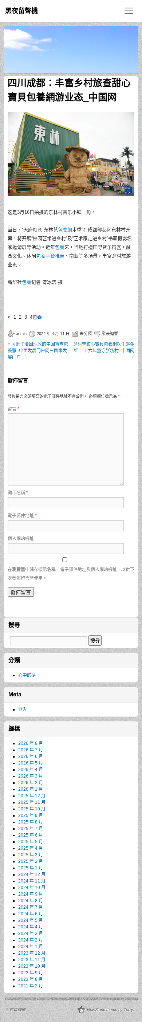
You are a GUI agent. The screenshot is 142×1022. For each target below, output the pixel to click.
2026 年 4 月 (30, 769)
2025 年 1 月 (30, 867)
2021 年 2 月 (30, 985)
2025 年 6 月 (30, 835)
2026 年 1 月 (30, 789)
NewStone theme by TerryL (111, 1009)
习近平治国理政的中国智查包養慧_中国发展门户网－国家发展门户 (38, 351)
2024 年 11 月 (32, 881)
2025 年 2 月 (30, 861)
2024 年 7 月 (30, 907)
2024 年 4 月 (30, 926)
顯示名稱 (18, 492)
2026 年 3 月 (30, 776)
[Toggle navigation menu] (129, 11)
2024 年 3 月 (30, 933)
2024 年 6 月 (30, 913)
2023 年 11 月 (32, 959)
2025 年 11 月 (32, 802)
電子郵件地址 (22, 515)
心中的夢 (27, 675)
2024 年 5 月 (30, 920)
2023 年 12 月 (32, 953)
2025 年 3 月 (30, 854)
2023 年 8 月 (30, 979)
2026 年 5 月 (30, 763)
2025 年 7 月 (30, 828)
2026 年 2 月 (30, 782)
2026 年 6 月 (30, 756)
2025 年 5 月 (30, 841)
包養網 (65, 229)
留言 (13, 409)
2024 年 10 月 (32, 887)
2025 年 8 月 (30, 822)
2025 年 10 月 (32, 808)
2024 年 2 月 (30, 940)
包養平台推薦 (50, 256)
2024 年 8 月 (30, 900)
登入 (22, 709)
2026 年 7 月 (30, 749)
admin (21, 333)
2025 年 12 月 (32, 795)
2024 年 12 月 (32, 874)
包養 (59, 247)
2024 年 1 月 (30, 946)
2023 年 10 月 (32, 966)
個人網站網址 (21, 538)
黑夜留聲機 (21, 11)
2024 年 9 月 (30, 894)
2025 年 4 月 (30, 848)
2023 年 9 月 (30, 972)
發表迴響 (110, 333)
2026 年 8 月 (30, 743)
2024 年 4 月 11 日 (53, 333)
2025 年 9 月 (30, 815)
